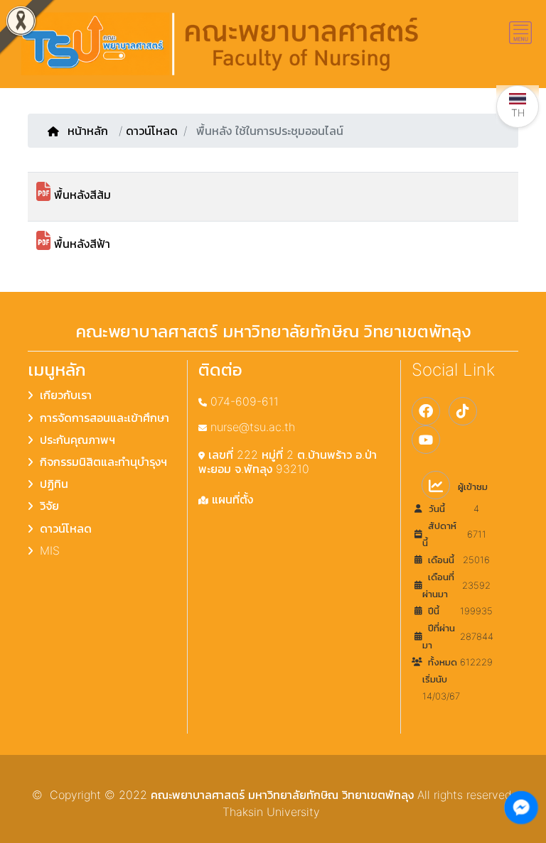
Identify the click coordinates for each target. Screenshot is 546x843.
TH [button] (518, 113)
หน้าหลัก (90, 131)
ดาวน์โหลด (152, 131)
